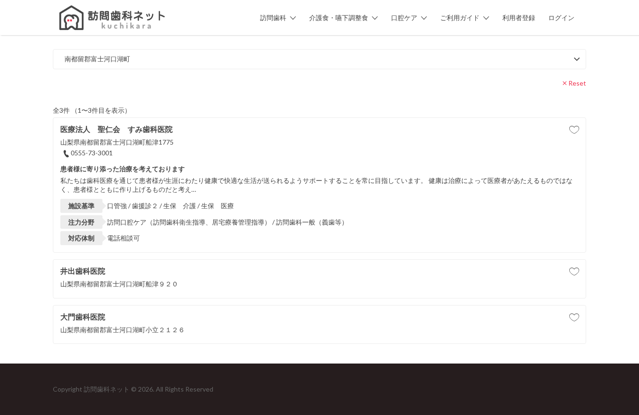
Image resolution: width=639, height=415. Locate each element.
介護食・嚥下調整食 (338, 18)
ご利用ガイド (459, 18)
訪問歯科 (273, 18)
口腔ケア (404, 18)
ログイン (561, 18)
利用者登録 (518, 18)
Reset (577, 83)
